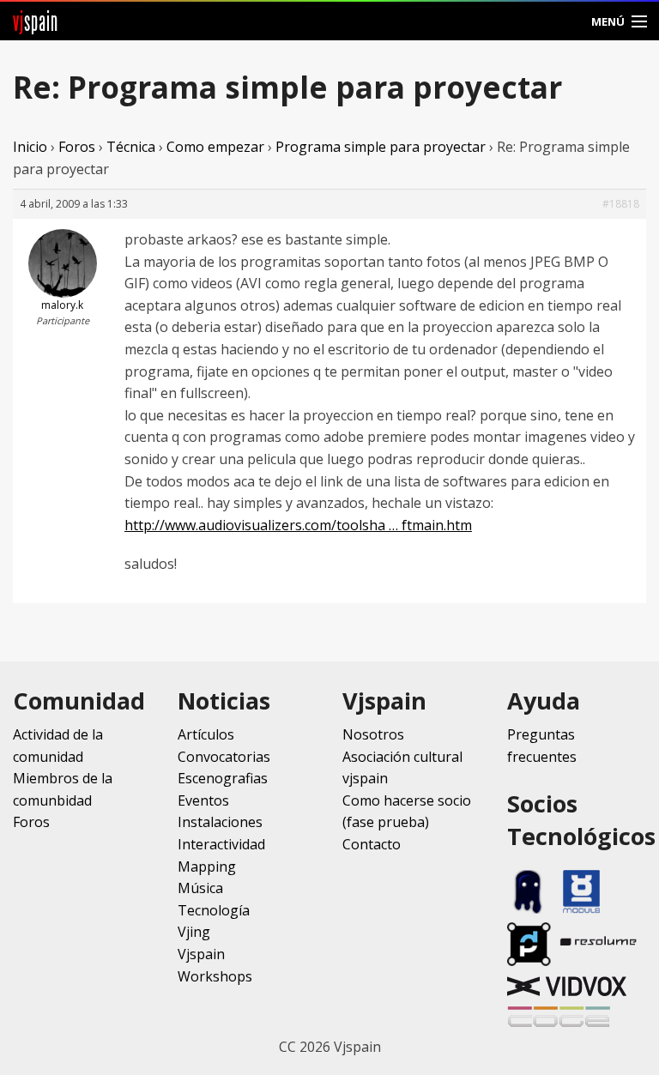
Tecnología (214, 910)
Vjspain (201, 954)
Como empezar (215, 146)
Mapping (207, 866)
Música (200, 888)
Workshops (215, 976)
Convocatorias (224, 756)
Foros (76, 146)
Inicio (30, 146)
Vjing (194, 931)
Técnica (130, 146)
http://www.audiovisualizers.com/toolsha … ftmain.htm (298, 525)
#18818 (620, 203)
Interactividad (221, 844)
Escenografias (223, 778)
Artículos (206, 734)
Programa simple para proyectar (380, 146)
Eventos (203, 800)
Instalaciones (220, 821)
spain (35, 21)
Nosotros (373, 734)
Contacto (371, 844)
